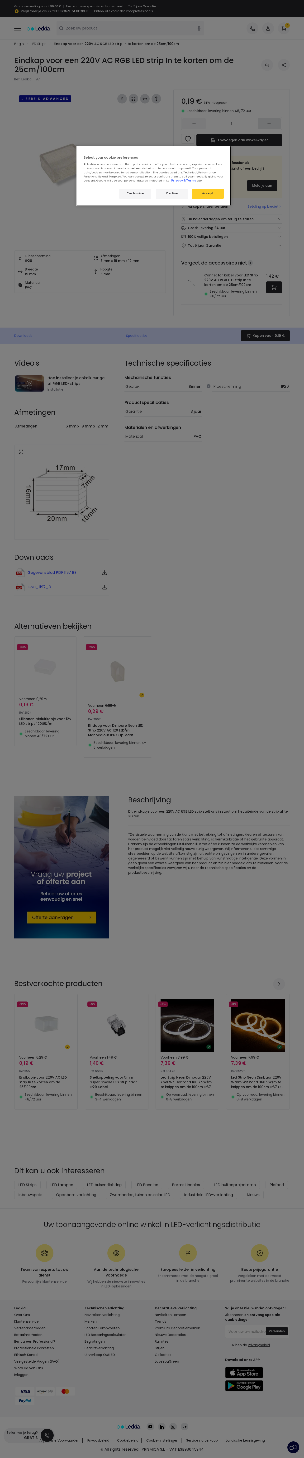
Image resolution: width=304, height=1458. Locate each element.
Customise (135, 193)
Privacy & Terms (183, 180)
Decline (172, 193)
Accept (207, 193)
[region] (153, 176)
